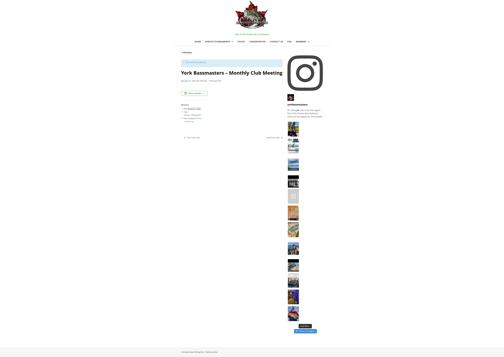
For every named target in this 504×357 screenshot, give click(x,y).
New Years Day (193, 137)
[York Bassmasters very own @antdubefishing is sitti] (293, 179)
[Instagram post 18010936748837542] (293, 229)
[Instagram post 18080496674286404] (293, 263)
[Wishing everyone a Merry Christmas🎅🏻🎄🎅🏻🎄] (293, 297)
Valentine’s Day (273, 137)
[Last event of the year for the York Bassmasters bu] (293, 280)
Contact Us (276, 41)
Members (301, 41)
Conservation (257, 41)
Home (198, 41)
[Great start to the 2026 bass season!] (293, 129)
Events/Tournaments (217, 41)
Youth (241, 41)
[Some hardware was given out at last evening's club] (293, 213)
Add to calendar (195, 93)
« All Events (186, 52)
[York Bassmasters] (252, 16)
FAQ (289, 41)
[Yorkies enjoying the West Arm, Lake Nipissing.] (293, 162)
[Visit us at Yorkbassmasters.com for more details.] (293, 246)
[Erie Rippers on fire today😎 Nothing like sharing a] (293, 313)
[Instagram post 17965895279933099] (293, 145)
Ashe (215, 352)
